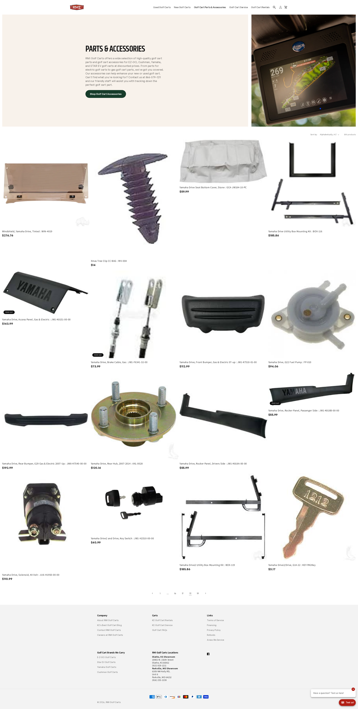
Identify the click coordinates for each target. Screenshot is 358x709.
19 (198, 593)
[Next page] (205, 593)
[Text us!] (347, 703)
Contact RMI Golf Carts (109, 630)
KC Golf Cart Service (162, 625)
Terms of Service (215, 620)
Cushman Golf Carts (107, 672)
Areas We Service (215, 640)
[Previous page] (152, 593)
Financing (211, 625)
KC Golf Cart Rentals (162, 620)
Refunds (211, 635)
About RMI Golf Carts (108, 620)
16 (175, 593)
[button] (274, 7)
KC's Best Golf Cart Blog (109, 625)
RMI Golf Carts (113, 702)
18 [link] (190, 593)
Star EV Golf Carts (106, 662)
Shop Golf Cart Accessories (106, 94)
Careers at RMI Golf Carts (110, 635)
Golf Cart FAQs (159, 630)
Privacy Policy (214, 630)
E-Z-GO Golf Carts (106, 657)
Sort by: (313, 134)
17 (183, 593)
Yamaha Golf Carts (106, 667)
